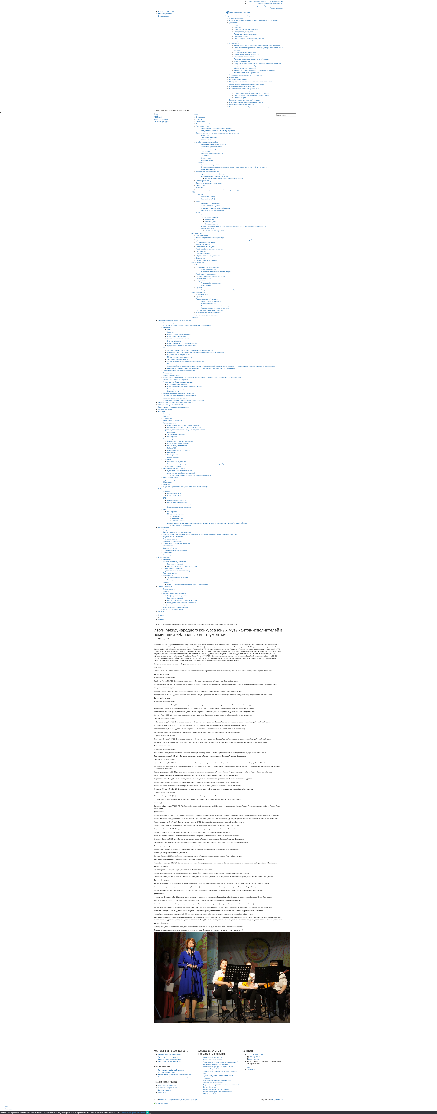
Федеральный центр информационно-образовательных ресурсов (217, 1081)
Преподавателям (202, 126)
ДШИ (198, 212)
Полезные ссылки (211, 224)
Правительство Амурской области (215, 1064)
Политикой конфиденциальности (133, 1112)
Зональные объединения (214, 230)
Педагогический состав (237, 79)
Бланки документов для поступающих (210, 237)
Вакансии (199, 187)
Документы (233, 22)
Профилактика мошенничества (169, 1061)
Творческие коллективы (209, 137)
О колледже (200, 117)
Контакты (195, 317)
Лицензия (237, 27)
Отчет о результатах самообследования (249, 38)
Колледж (195, 114)
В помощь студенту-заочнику (207, 315)
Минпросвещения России (212, 1060)
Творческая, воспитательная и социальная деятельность (217, 133)
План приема (201, 251)
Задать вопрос (165, 16)
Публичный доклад (241, 36)
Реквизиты (162, 1092)
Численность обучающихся (244, 56)
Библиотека (205, 155)
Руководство (234, 77)
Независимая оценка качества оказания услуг (175, 1074)
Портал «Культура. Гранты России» (216, 1089)
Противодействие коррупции (169, 1057)
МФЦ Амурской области (211, 1094)
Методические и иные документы (246, 54)
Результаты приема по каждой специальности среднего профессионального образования (254, 71)
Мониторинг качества (242, 61)
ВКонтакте (251, 1069)
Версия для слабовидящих (240, 12)
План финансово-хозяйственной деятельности (251, 93)
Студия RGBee (277, 1099)
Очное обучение (198, 262)
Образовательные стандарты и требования (245, 75)
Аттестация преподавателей (211, 146)
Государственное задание (243, 91)
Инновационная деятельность (212, 153)
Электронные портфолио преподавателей (216, 128)
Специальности (202, 235)
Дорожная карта (207, 160)
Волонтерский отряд (203, 180)
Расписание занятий (208, 269)
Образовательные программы (245, 52)
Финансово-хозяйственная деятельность (244, 88)
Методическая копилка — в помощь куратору (218, 130)
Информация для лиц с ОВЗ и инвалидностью (266, 1)
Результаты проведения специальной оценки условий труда (218, 190)
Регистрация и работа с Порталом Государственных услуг (171, 1071)
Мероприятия (206, 140)
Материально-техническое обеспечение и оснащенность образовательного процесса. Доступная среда (250, 83)
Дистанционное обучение (205, 124)
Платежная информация (167, 1087)
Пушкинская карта (276, 8)
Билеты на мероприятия (167, 1085)
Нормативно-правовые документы (213, 144)
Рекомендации (210, 221)
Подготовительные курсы (205, 246)
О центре (199, 194)
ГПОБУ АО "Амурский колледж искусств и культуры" (178, 1099)
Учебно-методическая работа (207, 142)
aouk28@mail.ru (166, 14)
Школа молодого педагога (210, 149)
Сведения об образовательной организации (241, 16)
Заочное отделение (208, 169)
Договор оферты (164, 1090)
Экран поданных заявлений (206, 260)
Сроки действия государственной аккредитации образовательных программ (195, 352)
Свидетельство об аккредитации (246, 29)
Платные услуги (240, 97)
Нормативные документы (210, 203)
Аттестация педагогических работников (215, 208)
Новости (199, 119)
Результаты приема (203, 244)
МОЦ (193, 192)
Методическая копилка (209, 217)
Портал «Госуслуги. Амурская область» (217, 1091)
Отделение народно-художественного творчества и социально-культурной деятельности (234, 167)
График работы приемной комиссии (209, 249)
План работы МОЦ (208, 199)
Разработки (209, 219)
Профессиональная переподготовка (209, 310)
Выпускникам (201, 281)
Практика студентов (203, 278)
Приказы (199, 287)
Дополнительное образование (207, 171)
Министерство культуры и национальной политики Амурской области (218, 1067)
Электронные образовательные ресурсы (268, 6)
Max (248, 1067)
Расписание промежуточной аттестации (216, 271)
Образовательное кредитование (208, 256)
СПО (198, 201)
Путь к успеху (206, 285)
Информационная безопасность (170, 1059)
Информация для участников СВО (270, 3)
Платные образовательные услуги (242, 86)
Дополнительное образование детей (214, 176)
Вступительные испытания (206, 242)
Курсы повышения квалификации (213, 174)
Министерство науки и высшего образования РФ (221, 1062)
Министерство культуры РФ (213, 1057)
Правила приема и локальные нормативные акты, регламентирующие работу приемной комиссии (233, 240)
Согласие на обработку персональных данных (175, 1077)
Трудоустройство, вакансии (211, 283)
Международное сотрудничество (241, 104)
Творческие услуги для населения (209, 183)
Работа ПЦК (205, 151)
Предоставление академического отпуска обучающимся (222, 290)
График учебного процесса (206, 274)
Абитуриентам (197, 233)
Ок (147, 1112)
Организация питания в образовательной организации (249, 107)
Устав (236, 25)
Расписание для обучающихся (207, 267)
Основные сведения (236, 18)
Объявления (201, 121)
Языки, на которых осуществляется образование (252, 59)
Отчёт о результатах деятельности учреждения (251, 95)
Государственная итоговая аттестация (210, 276)
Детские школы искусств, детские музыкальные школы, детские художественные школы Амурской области (207, 523)
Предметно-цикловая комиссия (212, 210)
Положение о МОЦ (208, 196)
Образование (234, 43)
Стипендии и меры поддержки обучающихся (246, 102)
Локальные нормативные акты (245, 34)
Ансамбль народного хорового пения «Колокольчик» (224, 178)
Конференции (206, 158)
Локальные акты (202, 294)
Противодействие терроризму (169, 1054)
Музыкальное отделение (210, 165)
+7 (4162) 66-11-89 (166, 11)
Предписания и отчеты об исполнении (248, 41)
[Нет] (150, 1113)
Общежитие (200, 185)
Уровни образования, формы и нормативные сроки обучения (257, 45)
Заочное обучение (198, 292)
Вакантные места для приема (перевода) (244, 100)
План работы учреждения (243, 31)
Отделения (200, 162)
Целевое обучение (203, 253)
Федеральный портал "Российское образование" (221, 1085)
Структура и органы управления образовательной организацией (253, 20)
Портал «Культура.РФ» (211, 1087)
